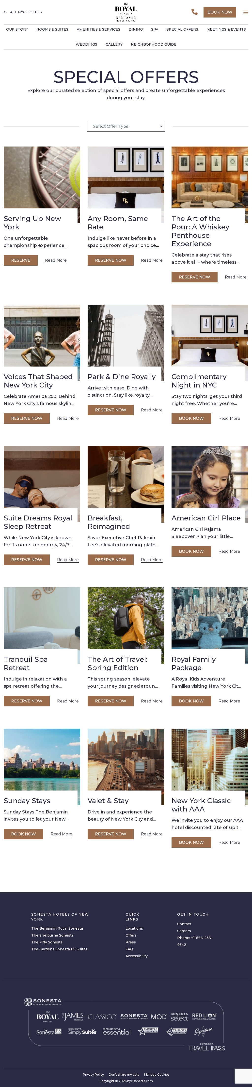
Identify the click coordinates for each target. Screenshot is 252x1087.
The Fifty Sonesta (47, 942)
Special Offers (182, 29)
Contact (184, 924)
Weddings (86, 44)
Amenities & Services (98, 29)
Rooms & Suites (52, 29)
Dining (136, 29)
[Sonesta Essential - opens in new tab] (117, 1031)
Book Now (191, 418)
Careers (184, 931)
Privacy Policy (93, 1074)
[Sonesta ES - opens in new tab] (49, 1031)
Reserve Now (110, 260)
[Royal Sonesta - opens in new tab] (48, 1016)
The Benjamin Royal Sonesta (57, 928)
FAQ (129, 949)
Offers (131, 935)
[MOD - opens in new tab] (159, 1016)
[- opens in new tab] (82, 1031)
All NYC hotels (26, 12)
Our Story (17, 29)
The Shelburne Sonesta (52, 935)
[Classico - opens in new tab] (102, 1016)
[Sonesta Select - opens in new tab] (179, 1017)
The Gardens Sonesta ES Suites (59, 949)
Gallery (114, 44)
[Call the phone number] (194, 12)
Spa (154, 29)
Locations (134, 928)
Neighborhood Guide (153, 44)
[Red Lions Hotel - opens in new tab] (204, 1016)
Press (131, 942)
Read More (56, 260)
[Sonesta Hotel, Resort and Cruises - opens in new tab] (133, 1016)
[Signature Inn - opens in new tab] (203, 1031)
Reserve (20, 260)
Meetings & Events (226, 29)
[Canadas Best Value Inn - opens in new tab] (176, 1031)
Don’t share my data (124, 1074)
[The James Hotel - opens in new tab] (73, 1017)
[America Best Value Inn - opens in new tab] (148, 1032)
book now (219, 12)
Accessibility (137, 956)
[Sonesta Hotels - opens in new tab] (42, 1002)
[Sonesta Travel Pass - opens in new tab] (207, 1046)
